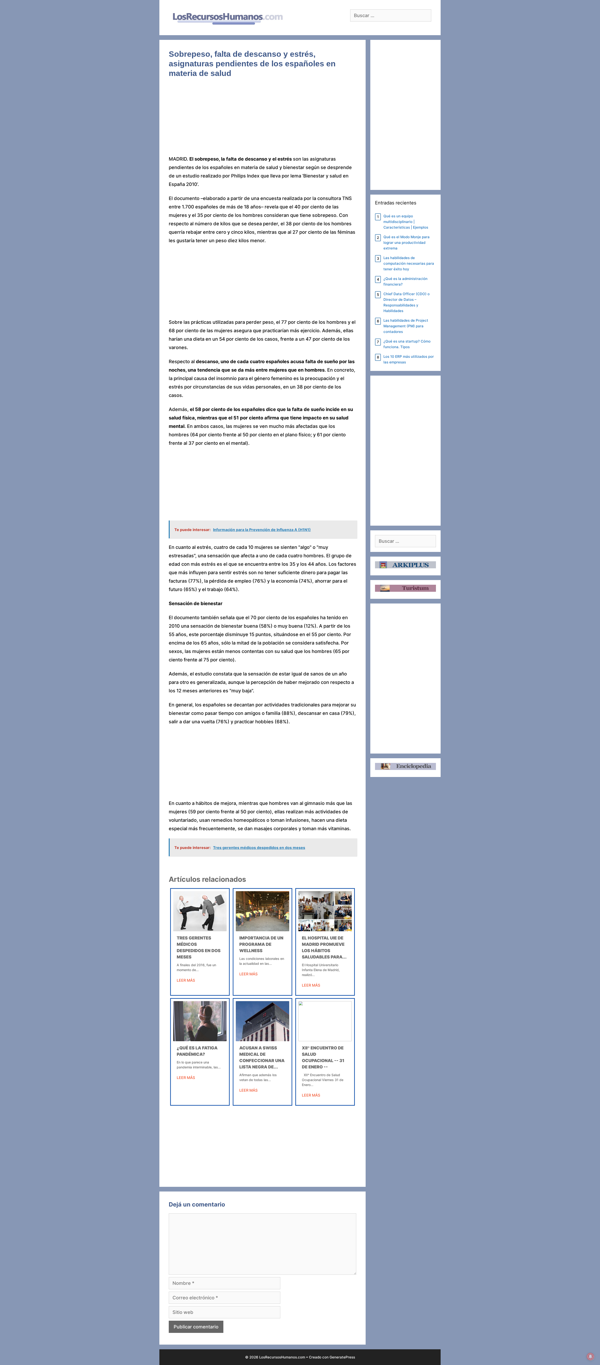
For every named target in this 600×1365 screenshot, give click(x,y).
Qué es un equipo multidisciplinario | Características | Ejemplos (405, 222)
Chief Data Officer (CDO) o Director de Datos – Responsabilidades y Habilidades (406, 302)
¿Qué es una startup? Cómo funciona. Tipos (407, 344)
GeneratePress (342, 1357)
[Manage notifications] (590, 1356)
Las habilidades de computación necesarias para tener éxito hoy (408, 263)
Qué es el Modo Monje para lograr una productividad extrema (406, 242)
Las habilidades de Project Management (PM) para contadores (405, 326)
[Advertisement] (262, 120)
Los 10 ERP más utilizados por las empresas (408, 359)
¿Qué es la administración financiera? (405, 281)
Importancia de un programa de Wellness (261, 944)
